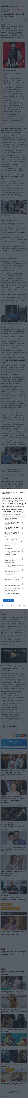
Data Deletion (5, 605)
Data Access (14, 605)
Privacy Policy (22, 605)
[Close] (25, 492)
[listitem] (14, 519)
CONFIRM (8, 600)
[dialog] (14, 549)
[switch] (22, 522)
